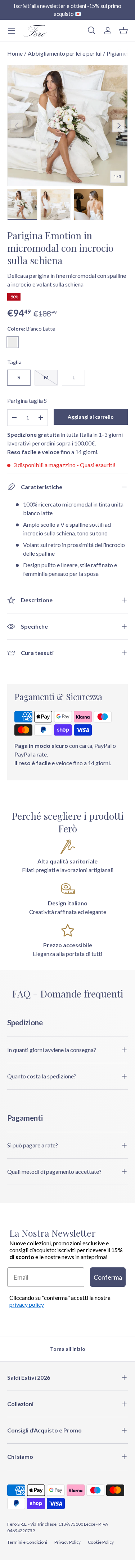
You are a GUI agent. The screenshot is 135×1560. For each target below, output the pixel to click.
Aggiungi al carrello (91, 417)
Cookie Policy (101, 1542)
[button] (123, 31)
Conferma (108, 1277)
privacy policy (26, 1304)
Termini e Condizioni (27, 1542)
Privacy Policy (67, 1542)
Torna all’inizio (67, 1349)
